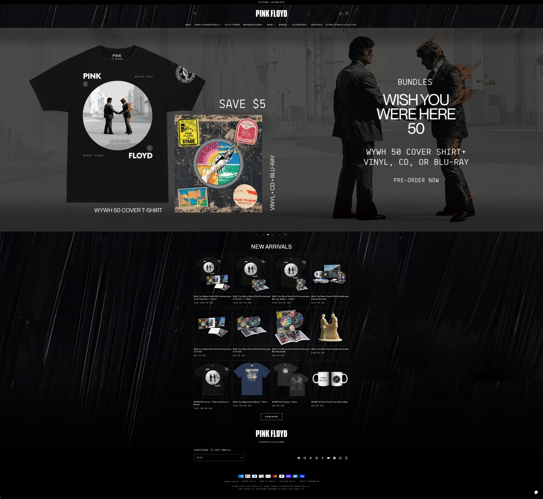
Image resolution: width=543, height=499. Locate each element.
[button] (197, 13)
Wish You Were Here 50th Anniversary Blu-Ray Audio (291, 350)
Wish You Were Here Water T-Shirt (250, 402)
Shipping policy (287, 481)
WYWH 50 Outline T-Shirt (284, 402)
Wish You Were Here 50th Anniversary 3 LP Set (212, 350)
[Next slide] (279, 235)
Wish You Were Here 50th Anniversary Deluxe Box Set (330, 297)
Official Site (277, 2)
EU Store (263, 2)
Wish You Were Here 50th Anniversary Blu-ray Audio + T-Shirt (291, 297)
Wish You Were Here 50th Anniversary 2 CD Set (252, 350)
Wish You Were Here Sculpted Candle (330, 349)
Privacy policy (231, 481)
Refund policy (249, 481)
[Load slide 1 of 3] (264, 235)
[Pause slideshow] (286, 235)
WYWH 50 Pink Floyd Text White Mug (329, 402)
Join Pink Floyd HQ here (271, 442)
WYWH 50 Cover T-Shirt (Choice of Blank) (211, 403)
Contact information (309, 481)
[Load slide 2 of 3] (268, 235)
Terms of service (267, 481)
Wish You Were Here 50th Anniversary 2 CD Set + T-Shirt (252, 297)
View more (271, 416)
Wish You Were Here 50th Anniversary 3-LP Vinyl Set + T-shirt (212, 297)
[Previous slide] (257, 235)
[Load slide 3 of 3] (272, 235)
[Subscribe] (241, 457)
